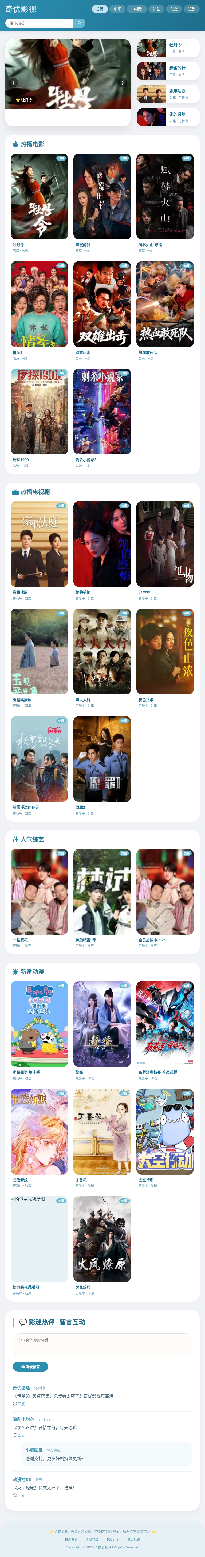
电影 (117, 8)
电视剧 (137, 8)
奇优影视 (20, 9)
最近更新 (71, 1539)
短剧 (191, 8)
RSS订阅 (113, 1539)
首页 (100, 8)
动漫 (174, 8)
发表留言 (32, 1367)
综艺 (156, 8)
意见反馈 (133, 1539)
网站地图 (92, 1539)
